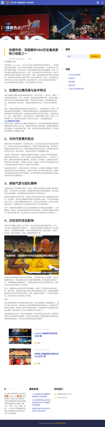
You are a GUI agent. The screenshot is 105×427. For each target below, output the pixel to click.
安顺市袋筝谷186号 (64, 394)
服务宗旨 (71, 85)
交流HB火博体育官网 (76, 89)
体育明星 (71, 82)
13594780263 (62, 397)
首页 (3, 34)
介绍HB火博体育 (74, 75)
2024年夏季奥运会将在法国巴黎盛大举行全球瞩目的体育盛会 (41, 402)
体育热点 (71, 78)
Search (95, 56)
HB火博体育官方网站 (60, 423)
